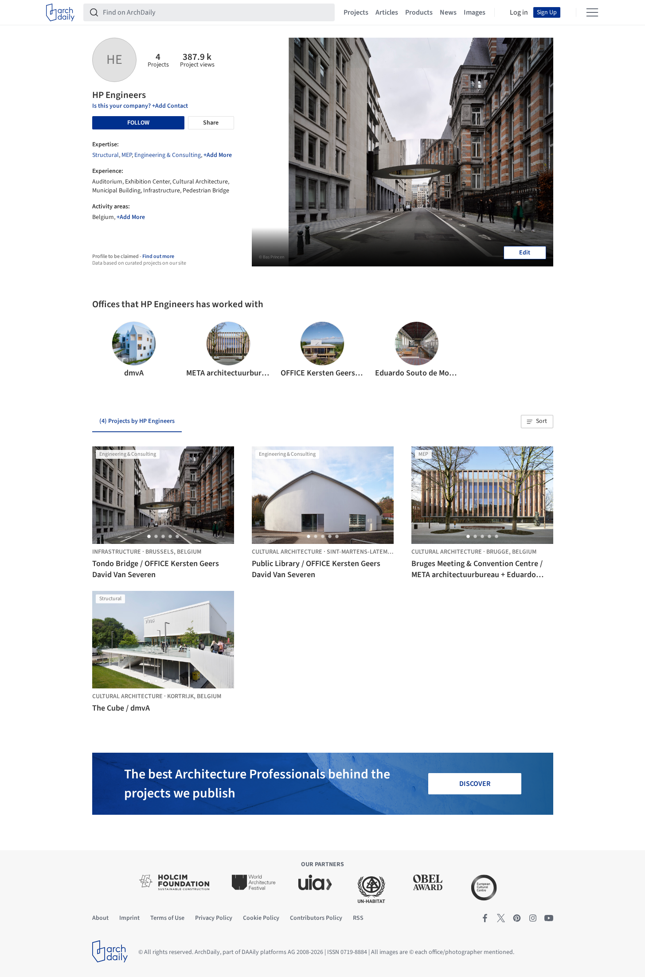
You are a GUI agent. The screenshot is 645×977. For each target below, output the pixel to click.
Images (474, 12)
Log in (519, 12)
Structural (105, 155)
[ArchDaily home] (60, 12)
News (448, 12)
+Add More (217, 155)
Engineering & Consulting (167, 155)
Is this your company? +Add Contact (140, 106)
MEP (126, 155)
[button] (102, 350)
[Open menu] (592, 12)
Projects (356, 12)
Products (419, 12)
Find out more (158, 256)
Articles (386, 12)
